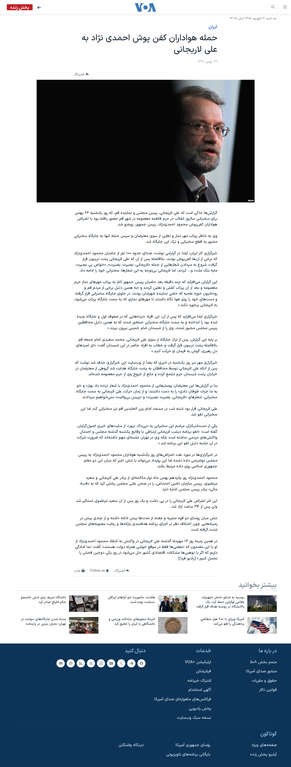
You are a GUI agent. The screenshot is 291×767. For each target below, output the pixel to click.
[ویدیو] (39, 7)
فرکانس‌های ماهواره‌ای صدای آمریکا (182, 699)
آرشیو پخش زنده (263, 754)
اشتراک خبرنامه (199, 681)
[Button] (81, 74)
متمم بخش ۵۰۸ (263, 662)
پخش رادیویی (200, 709)
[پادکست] (71, 663)
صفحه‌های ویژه (264, 745)
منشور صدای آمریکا (261, 671)
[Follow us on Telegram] (131, 663)
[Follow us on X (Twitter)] (121, 663)
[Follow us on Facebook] (141, 663)
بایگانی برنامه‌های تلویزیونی (188, 754)
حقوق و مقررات (264, 681)
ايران (212, 27)
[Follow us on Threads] (91, 663)
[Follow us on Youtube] (111, 663)
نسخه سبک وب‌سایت (194, 718)
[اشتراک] (60, 663)
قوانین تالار (268, 690)
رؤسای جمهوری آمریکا (193, 745)
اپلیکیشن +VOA (198, 662)
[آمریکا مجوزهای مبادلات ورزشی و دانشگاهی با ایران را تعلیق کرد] (172, 625)
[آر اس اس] (81, 663)
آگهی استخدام (199, 690)
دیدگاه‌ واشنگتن (131, 745)
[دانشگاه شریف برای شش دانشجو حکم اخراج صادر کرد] (83, 603)
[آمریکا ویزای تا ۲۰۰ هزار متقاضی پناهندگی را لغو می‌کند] (262, 625)
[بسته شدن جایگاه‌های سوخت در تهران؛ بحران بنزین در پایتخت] (83, 625)
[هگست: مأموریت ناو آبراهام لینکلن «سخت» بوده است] (172, 603)
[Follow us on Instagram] (101, 663)
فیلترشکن (203, 671)
